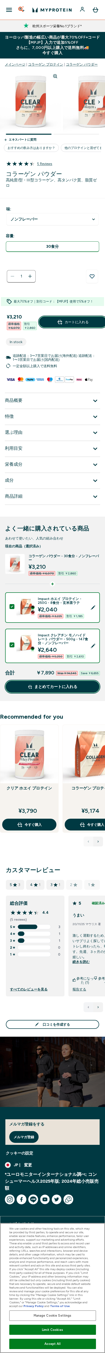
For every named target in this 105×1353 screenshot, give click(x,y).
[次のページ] (98, 1007)
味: (8, 209)
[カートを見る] (95, 10)
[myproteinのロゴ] (52, 10)
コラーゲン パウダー (82, 64)
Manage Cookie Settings (53, 1315)
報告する (79, 989)
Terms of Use (60, 1306)
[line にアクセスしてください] (33, 1199)
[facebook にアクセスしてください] (21, 1199)
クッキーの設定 (19, 1153)
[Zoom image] (55, 76)
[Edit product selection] (93, 607)
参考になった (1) (85, 980)
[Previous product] (88, 841)
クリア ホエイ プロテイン (29, 788)
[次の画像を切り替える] (99, 102)
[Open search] (22, 10)
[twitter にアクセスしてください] (57, 1199)
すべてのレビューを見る (29, 989)
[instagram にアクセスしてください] (10, 1199)
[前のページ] (88, 1007)
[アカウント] (82, 9)
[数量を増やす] (30, 276)
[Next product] (98, 841)
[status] (21, 276)
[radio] (52, 246)
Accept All (52, 1344)
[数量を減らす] (12, 276)
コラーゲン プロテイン (45, 64)
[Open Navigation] (9, 10)
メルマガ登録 (24, 1137)
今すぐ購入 (33, 825)
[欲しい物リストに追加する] (92, 276)
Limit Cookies (52, 1330)
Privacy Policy (33, 1306)
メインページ (15, 64)
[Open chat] (68, 1199)
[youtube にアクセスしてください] (45, 1199)
